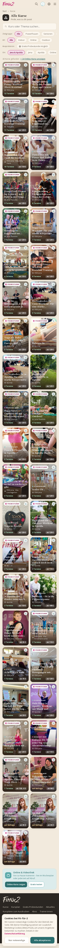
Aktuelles (50, 907)
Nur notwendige (16, 940)
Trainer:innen (46, 911)
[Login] (49, 4)
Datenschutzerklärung (15, 933)
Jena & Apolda (16, 52)
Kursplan (15, 907)
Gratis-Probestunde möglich (35, 46)
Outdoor (46, 40)
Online (33, 40)
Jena (30, 52)
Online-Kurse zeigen (16, 884)
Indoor (21, 40)
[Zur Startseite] (11, 899)
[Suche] (36, 4)
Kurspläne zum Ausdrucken (16, 911)
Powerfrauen (32, 34)
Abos (34, 911)
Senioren (48, 34)
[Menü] (54, 4)
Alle (18, 34)
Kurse (5, 907)
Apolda (41, 52)
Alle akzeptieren (42, 940)
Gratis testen (36, 884)
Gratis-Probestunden (33, 907)
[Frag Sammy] (43, 4)
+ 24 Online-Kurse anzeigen (32, 59)
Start (5, 11)
